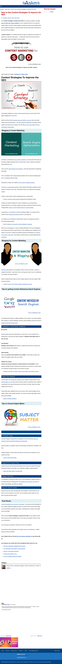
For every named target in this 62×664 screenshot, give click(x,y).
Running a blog (5, 269)
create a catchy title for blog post (9, 323)
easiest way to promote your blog (29, 481)
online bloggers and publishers (15, 168)
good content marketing (20, 159)
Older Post (39, 635)
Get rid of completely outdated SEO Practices (14, 546)
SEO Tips (7, 9)
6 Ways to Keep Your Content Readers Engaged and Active (17, 284)
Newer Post (8, 635)
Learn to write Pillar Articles (10, 457)
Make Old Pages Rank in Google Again (12, 471)
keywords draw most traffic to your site (21, 120)
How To (9, 17)
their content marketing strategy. (27, 182)
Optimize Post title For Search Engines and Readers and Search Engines (21, 371)
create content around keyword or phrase (24, 113)
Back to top (57, 650)
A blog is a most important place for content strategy (20, 207)
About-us (8, 650)
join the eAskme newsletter (24, 536)
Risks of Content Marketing (9, 398)
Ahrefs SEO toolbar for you (10, 553)
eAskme (2, 9)
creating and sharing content (15, 214)
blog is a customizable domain (10, 187)
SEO (13, 17)
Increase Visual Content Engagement (17, 199)
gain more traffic (31, 124)
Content (5, 17)
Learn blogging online (33, 650)
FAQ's (26, 650)
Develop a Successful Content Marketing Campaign (19, 224)
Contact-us (20, 650)
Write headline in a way (7, 382)
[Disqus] (22, 586)
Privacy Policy (14, 650)
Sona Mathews (12, 661)
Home (3, 650)
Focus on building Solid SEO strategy (12, 556)
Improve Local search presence (11, 551)
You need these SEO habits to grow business (14, 548)
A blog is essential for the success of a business (12, 504)
